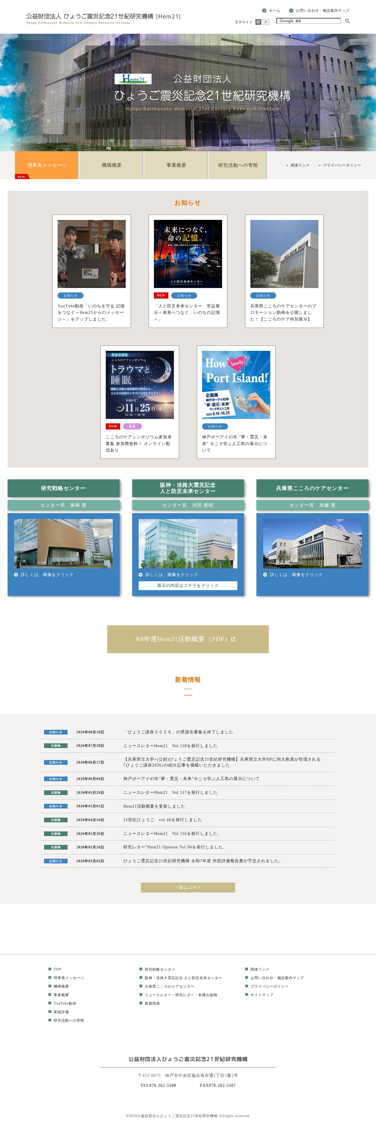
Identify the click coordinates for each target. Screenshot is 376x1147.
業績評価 (61, 1012)
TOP (57, 969)
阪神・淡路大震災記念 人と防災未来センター (183, 978)
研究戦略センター (160, 969)
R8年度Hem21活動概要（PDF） (183, 639)
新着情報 (152, 1003)
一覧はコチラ (188, 887)
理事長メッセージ (42, 171)
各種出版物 (207, 995)
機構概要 (112, 165)
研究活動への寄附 (238, 165)
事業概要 (177, 165)
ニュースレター (158, 995)
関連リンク (300, 165)
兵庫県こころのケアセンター (169, 986)
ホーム (275, 11)
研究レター (184, 995)
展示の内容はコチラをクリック (188, 585)
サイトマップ (262, 995)
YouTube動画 (65, 1003)
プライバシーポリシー (342, 165)
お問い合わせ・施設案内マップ (323, 11)
